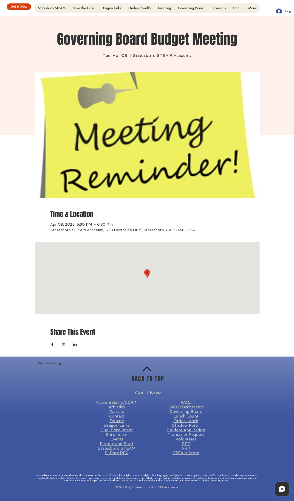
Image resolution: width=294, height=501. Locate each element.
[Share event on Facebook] (52, 344)
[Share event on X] (64, 344)
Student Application (186, 430)
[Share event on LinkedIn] (75, 344)
